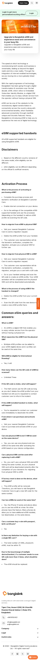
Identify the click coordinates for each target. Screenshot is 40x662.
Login (31, 13)
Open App (23, 3)
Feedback (38, 303)
